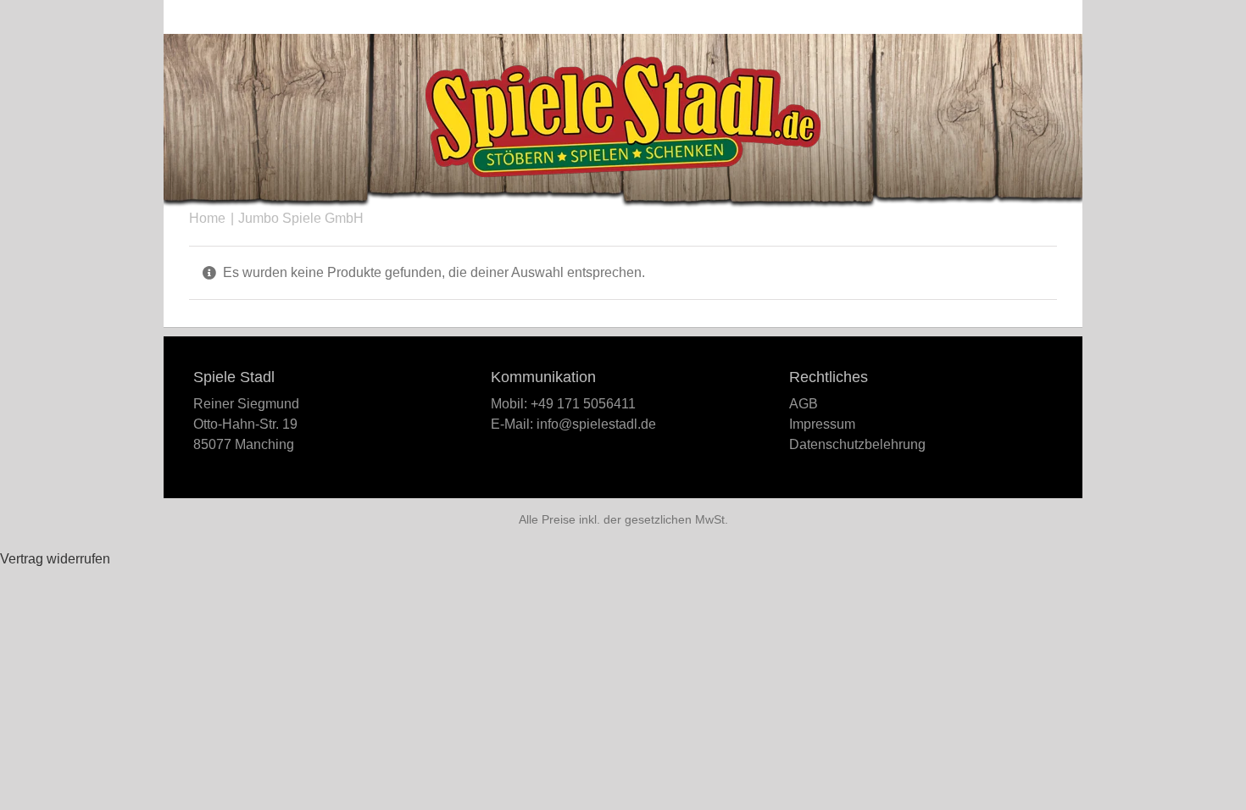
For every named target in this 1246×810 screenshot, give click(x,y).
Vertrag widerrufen (55, 559)
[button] (1028, 17)
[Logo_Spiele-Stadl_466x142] (623, 63)
